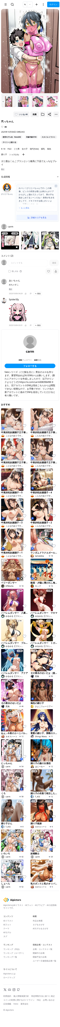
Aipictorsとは (9, 973)
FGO (9, 148)
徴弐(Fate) (34, 148)
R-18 (3, 148)
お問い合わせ (49, 1000)
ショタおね (14, 154)
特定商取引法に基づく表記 (43, 996)
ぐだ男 (17, 148)
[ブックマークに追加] (42, 114)
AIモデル (7, 932)
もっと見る (25, 208)
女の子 (25, 148)
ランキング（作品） (12, 949)
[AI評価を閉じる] (56, 186)
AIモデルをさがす (40, 928)
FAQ (39, 1000)
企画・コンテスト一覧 (42, 949)
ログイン (53, 4)
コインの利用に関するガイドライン (19, 1000)
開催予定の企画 (39, 957)
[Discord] (9, 989)
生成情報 (5, 176)
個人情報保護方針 (21, 996)
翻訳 (2, 169)
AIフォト (7, 924)
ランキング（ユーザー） (14, 953)
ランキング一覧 (10, 957)
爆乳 (43, 148)
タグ (5, 936)
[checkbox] (9, 271)
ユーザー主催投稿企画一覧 (44, 960)
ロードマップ (9, 977)
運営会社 (24, 1003)
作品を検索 (38, 920)
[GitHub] (18, 989)
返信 (39, 293)
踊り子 (4, 154)
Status (15, 1004)
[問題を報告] (31, 294)
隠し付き (15, 271)
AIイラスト (8, 920)
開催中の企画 (39, 953)
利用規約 (7, 996)
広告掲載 (7, 1003)
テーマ (6, 928)
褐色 (49, 148)
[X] (5, 989)
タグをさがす (39, 924)
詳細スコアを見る (38, 217)
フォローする (30, 365)
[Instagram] (14, 989)
